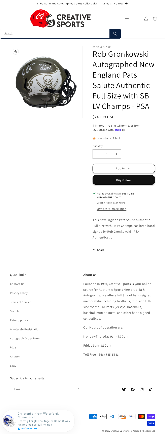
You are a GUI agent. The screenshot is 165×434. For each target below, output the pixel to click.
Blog (13, 347)
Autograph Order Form (25, 338)
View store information (111, 209)
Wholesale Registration (25, 329)
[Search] (115, 33)
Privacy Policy (19, 293)
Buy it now (123, 180)
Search (14, 311)
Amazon (15, 356)
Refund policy (19, 320)
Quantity (98, 146)
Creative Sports (118, 430)
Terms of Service (20, 302)
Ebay (13, 365)
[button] (126, 18)
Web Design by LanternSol (141, 430)
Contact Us (17, 284)
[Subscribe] (77, 389)
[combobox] (60, 33)
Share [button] (101, 250)
